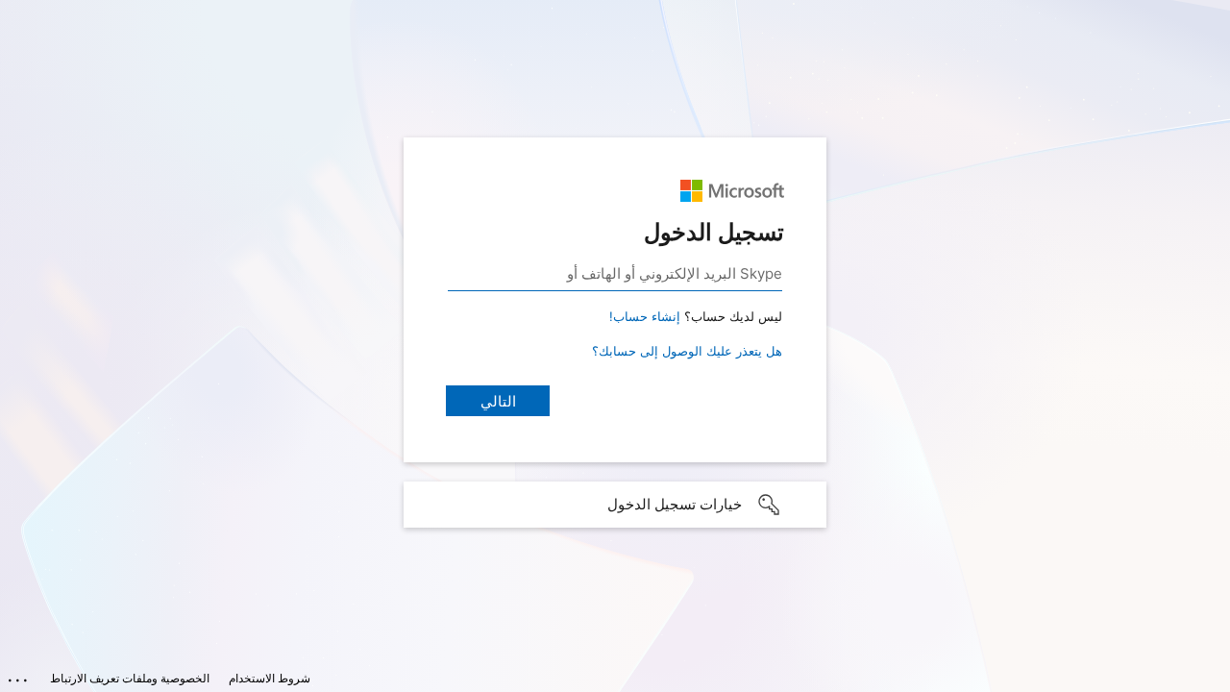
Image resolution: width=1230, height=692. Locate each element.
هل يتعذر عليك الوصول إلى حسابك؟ (687, 350)
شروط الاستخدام (269, 678)
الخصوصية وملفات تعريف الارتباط (129, 678)
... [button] (19, 675)
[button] (615, 505)
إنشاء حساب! (644, 316)
